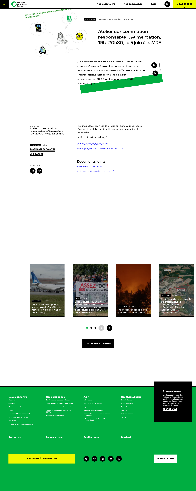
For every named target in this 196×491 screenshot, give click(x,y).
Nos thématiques (131, 397)
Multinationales (127, 414)
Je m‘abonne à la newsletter (41, 459)
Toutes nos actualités (98, 344)
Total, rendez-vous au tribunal (58, 400)
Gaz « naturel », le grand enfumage (59, 403)
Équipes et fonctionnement (19, 414)
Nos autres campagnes (55, 415)
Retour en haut (165, 459)
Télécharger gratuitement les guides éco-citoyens (98, 420)
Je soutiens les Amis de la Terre (20, 424)
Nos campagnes (133, 4)
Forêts (123, 417)
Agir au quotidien (90, 407)
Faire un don (88, 400)
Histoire (11, 400)
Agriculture (125, 407)
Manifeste (12, 403)
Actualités (14, 437)
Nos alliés (12, 421)
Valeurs (11, 410)
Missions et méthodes (17, 407)
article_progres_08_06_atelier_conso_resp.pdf (100, 148)
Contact (126, 437)
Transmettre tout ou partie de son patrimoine (97, 414)
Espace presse (54, 437)
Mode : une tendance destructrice (59, 407)
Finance (124, 410)
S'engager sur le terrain (93, 403)
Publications (91, 437)
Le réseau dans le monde (18, 417)
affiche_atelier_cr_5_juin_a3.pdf (92, 143)
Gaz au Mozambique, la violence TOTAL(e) (58, 411)
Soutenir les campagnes (93, 410)
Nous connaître (106, 4)
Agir (153, 4)
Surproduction (127, 403)
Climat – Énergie (127, 400)
